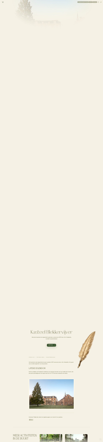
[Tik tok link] (101, 2)
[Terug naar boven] (100, 439)
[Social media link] (98, 2)
